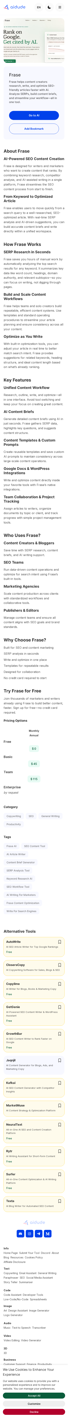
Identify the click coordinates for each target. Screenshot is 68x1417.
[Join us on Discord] (20, 1233)
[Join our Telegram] (38, 1233)
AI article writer (16, 854)
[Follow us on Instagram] (29, 1233)
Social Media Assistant (39, 1277)
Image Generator (39, 1310)
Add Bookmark (34, 128)
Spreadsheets (38, 1299)
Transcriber (39, 1327)
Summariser (26, 1282)
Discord (45, 1252)
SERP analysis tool (18, 870)
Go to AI (34, 115)
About (55, 1252)
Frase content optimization (23, 903)
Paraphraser (11, 1277)
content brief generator (21, 862)
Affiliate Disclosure (15, 1261)
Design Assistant (18, 1310)
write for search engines (21, 911)
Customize (34, 1403)
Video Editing (12, 1340)
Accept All (34, 1395)
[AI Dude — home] (14, 7)
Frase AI (12, 846)
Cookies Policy (34, 1257)
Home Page (11, 1252)
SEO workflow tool (18, 886)
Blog (6, 1257)
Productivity (14, 824)
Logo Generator (13, 1315)
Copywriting (14, 816)
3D (5, 1352)
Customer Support (14, 1364)
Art (5, 1310)
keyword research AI (19, 878)
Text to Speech (21, 1327)
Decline (34, 1411)
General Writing (50, 816)
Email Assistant (27, 1273)
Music (7, 1327)
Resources (17, 1257)
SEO (31, 816)
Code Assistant (12, 1294)
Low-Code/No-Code (16, 1299)
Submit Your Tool (29, 1252)
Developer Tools (33, 1294)
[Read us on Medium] (47, 1233)
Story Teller (11, 1282)
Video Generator (31, 1340)
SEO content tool (34, 846)
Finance (31, 1364)
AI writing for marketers (21, 894)
